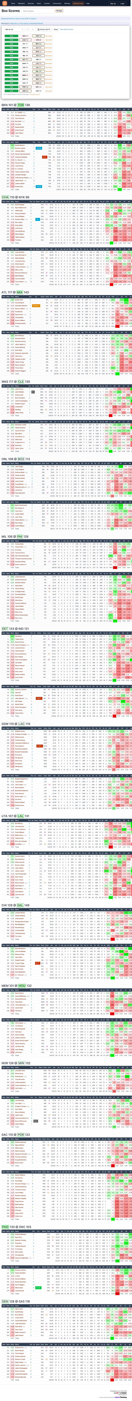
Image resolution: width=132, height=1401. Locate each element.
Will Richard (19, 766)
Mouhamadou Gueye (22, 921)
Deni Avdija (18, 1181)
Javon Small (19, 1008)
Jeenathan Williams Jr (22, 743)
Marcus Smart (19, 883)
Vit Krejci (18, 1210)
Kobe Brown (19, 695)
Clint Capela (19, 1023)
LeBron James (19, 871)
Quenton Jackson (21, 689)
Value (12, 109)
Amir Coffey (19, 1252)
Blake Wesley (19, 1204)
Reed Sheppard (20, 1029)
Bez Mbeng (18, 823)
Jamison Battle (20, 183)
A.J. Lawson (19, 169)
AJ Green (18, 550)
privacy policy (122, 1394)
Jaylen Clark (19, 1115)
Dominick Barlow (20, 594)
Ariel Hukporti (19, 264)
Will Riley (18, 409)
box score (49, 36)
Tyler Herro (18, 356)
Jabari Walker (19, 606)
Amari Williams (19, 526)
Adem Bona (18, 600)
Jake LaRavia (19, 868)
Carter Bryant (19, 1353)
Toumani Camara (20, 1189)
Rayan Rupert (19, 993)
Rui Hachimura (19, 859)
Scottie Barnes (20, 145)
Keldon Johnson (20, 1365)
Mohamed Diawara (21, 273)
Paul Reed (18, 636)
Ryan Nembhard (20, 948)
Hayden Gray (19, 838)
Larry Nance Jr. (20, 436)
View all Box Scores (66, 29)
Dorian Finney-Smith (21, 1040)
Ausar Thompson (20, 645)
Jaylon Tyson (19, 448)
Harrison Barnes (20, 1356)
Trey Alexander (20, 1079)
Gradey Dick (19, 186)
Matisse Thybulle (20, 1198)
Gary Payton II (19, 746)
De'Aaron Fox (19, 1347)
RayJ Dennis (19, 314)
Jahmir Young (19, 362)
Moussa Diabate (20, 213)
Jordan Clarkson (20, 267)
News (39, 3)
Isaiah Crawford (20, 1037)
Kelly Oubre (19, 585)
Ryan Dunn (18, 1237)
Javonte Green (20, 648)
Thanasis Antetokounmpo (23, 558)
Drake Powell (19, 130)
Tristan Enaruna (20, 427)
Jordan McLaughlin (21, 1374)
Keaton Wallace (20, 320)
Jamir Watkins (19, 392)
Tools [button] (13, 3)
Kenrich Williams (20, 1279)
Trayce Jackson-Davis (22, 172)
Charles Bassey (20, 740)
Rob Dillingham (20, 924)
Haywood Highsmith (21, 1258)
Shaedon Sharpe (20, 1195)
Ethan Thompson (20, 707)
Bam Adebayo (19, 335)
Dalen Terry (18, 612)
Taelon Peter (19, 713)
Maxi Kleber (19, 888)
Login (122, 3)
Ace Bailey (18, 844)
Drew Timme (19, 880)
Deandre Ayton (20, 856)
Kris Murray (19, 1178)
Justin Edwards (20, 577)
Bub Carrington (20, 398)
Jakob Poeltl (19, 180)
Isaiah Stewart (19, 651)
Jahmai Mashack (20, 1005)
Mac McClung (19, 927)
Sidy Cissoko (19, 1207)
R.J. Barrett (18, 160)
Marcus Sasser (20, 665)
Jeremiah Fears (20, 1070)
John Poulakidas (20, 951)
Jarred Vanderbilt (20, 874)
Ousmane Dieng (20, 561)
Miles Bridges (19, 234)
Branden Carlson (20, 1270)
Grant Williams (19, 216)
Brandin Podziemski (21, 752)
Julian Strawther (20, 1323)
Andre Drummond (21, 579)
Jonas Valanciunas (21, 1320)
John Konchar (19, 826)
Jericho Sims (19, 547)
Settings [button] (67, 3)
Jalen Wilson (19, 133)
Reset (56, 29)
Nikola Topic (19, 1287)
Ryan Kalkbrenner (21, 207)
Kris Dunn (18, 799)
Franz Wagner (19, 469)
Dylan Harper (19, 1362)
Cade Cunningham (21, 659)
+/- (120, 109)
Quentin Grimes (20, 582)
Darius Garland (20, 802)
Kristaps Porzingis (21, 734)
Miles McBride (19, 258)
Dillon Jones (19, 270)
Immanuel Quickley (21, 157)
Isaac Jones (19, 671)
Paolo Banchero (20, 493)
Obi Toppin (18, 701)
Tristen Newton (20, 1043)
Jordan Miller (19, 782)
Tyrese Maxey (19, 588)
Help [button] (88, 3)
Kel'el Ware (18, 350)
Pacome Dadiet (20, 278)
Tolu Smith (18, 662)
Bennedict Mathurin (21, 790)
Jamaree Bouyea (20, 1246)
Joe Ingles (18, 1103)
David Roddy (19, 1312)
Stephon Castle (20, 1359)
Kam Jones (18, 710)
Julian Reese (19, 389)
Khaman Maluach (20, 1234)
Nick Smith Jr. (19, 885)
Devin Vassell (19, 1350)
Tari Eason (18, 1032)
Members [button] (21, 3)
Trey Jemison (19, 281)
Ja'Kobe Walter (20, 151)
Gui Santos (18, 763)
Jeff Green (18, 1052)
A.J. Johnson (19, 975)
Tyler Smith (18, 957)
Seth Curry (18, 761)
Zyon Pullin (18, 1109)
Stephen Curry (20, 731)
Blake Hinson (19, 835)
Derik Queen (19, 1076)
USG (115, 109)
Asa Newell (18, 311)
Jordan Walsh (19, 514)
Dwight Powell (19, 960)
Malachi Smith (19, 127)
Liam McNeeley (20, 231)
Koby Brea (18, 1243)
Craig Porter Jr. (20, 442)
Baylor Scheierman (21, 505)
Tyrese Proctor (20, 430)
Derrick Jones (19, 805)
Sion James (18, 222)
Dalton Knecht (19, 862)
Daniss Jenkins (20, 674)
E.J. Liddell (18, 112)
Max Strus (18, 445)
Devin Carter (19, 1163)
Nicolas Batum (19, 787)
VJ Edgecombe (20, 591)
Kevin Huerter (19, 642)
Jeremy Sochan (20, 261)
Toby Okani (18, 1002)
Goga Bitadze (19, 484)
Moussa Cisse (19, 954)
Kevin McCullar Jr (20, 255)
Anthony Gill (19, 395)
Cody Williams (19, 832)
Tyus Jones (18, 1329)
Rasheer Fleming (20, 1240)
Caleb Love (18, 1216)
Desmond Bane (20, 478)
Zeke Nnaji (18, 1326)
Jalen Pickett (19, 1335)
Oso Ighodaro (19, 1255)
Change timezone (34, 94)
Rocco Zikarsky (20, 1112)
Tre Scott (18, 124)
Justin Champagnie (21, 401)
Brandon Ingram (20, 148)
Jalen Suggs (19, 466)
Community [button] (57, 3)
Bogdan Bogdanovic (21, 779)
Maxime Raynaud (20, 1142)
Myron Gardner (20, 365)
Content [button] (47, 3)
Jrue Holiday (19, 1192)
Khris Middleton (20, 972)
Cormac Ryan (19, 544)
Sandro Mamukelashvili (22, 154)
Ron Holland (19, 657)
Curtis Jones (19, 1317)
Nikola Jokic (19, 1309)
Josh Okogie (19, 1049)
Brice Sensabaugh (21, 841)
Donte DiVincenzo (21, 1121)
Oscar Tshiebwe (20, 829)
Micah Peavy (19, 1073)
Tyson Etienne (19, 118)
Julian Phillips (19, 1124)
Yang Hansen (19, 1201)
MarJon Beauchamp (21, 615)
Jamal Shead (19, 166)
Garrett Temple (20, 163)
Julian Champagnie (21, 1368)
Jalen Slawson (19, 698)
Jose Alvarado (19, 252)
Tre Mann (18, 240)
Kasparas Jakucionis (21, 353)
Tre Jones (18, 936)
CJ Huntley (18, 1249)
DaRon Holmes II (20, 1332)
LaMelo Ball (18, 210)
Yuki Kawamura (20, 933)
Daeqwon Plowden (21, 1154)
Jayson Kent (19, 1213)
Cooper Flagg (19, 963)
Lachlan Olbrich (20, 913)
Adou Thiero (19, 877)
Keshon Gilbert (20, 308)
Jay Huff (18, 692)
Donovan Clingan (20, 1184)
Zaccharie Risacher (21, 305)
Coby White (19, 225)
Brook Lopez (19, 796)
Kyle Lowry (18, 618)
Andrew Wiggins (20, 371)
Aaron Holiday (19, 1035)
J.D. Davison (19, 1026)
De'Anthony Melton (21, 749)
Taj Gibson (18, 1011)
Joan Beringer (19, 1100)
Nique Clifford (19, 1145)
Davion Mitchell (20, 347)
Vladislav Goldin (20, 359)
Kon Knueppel (19, 204)
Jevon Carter (19, 481)
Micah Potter (19, 704)
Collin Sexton (19, 918)
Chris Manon (19, 891)
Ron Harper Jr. (19, 508)
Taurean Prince (20, 553)
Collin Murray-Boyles (22, 177)
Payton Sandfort (20, 1273)
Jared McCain (19, 1291)
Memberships (78, 3)
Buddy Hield (19, 300)
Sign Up (113, 3)
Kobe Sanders (19, 793)
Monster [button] (31, 3)
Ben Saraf (18, 121)
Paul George (19, 597)
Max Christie (19, 969)
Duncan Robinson (20, 654)
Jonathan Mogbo (20, 175)
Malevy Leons (19, 737)
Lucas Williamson (20, 996)
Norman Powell (20, 338)
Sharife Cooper (20, 404)
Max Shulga (19, 523)
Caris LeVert (19, 677)
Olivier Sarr (18, 439)
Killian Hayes (19, 1148)
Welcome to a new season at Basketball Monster (26, 23)
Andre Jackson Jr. (21, 564)
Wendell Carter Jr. (21, 487)
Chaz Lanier (19, 668)
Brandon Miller (19, 219)
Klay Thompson (20, 966)
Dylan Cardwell (20, 1151)
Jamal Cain (18, 490)
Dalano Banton (19, 520)
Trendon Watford (20, 603)
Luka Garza (18, 511)
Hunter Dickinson (20, 1085)
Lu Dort (17, 1276)
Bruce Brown (19, 1315)
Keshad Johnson (20, 341)
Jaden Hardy (19, 412)
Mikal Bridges (19, 276)
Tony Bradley (19, 317)
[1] (27, 29)
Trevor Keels (19, 368)
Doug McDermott (20, 1160)
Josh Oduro (19, 1088)
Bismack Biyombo (20, 1377)
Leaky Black (19, 406)
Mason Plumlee (20, 1371)
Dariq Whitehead (20, 999)
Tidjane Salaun (19, 237)
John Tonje (18, 517)
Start (53, 109)
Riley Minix (18, 433)
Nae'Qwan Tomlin (20, 425)
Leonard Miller (19, 930)
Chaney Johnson (20, 115)
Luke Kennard (19, 894)
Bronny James (19, 865)
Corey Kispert (19, 302)
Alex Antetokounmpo (22, 556)
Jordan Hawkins (20, 1082)
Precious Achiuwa (21, 1157)
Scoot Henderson (21, 1186)
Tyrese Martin (19, 609)
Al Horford (18, 755)
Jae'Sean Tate (19, 1046)
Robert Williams (20, 1175)
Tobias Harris (19, 639)
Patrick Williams (20, 915)
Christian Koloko (20, 323)
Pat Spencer (19, 758)
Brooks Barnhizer (20, 1282)
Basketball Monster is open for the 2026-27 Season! (18, 18)
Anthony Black (19, 472)
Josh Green (19, 228)
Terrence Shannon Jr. (22, 1118)
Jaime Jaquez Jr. (20, 344)
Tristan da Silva (20, 475)
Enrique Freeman (20, 1106)
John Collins (19, 784)
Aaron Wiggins (20, 1285)
